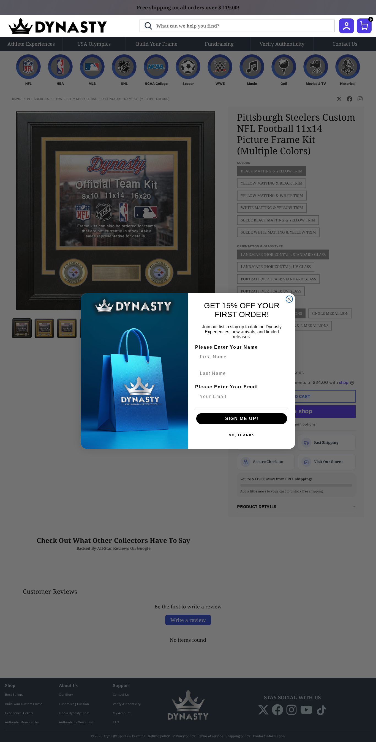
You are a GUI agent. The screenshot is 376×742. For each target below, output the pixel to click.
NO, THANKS (242, 435)
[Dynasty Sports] (64, 26)
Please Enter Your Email (226, 386)
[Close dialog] (289, 299)
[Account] (346, 25)
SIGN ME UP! (241, 418)
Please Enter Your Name (226, 347)
